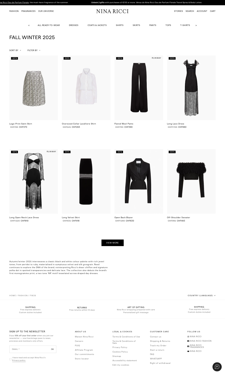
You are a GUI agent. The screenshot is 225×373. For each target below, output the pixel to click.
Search (190, 11)
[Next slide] (196, 25)
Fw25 (33, 295)
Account (202, 11)
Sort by (13, 50)
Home (12, 295)
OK (52, 349)
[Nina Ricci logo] (112, 11)
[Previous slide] (29, 25)
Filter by (33, 50)
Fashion (23, 295)
